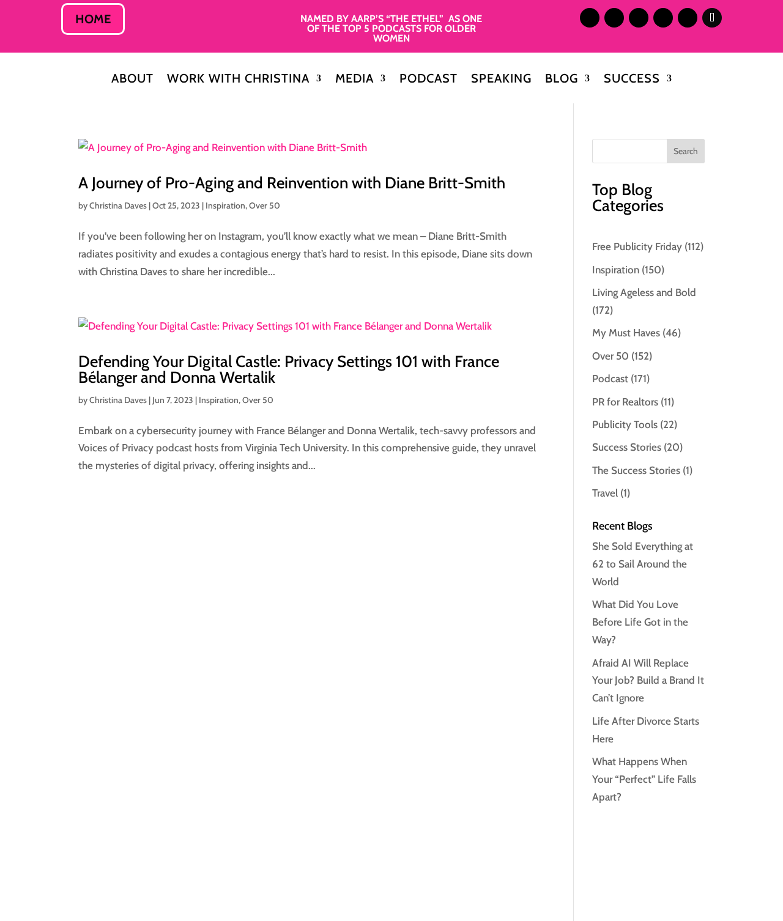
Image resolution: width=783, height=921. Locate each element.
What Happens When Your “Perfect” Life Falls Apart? (644, 779)
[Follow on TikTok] (712, 18)
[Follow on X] (638, 18)
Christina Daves (118, 205)
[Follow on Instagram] (589, 18)
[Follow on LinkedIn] (614, 18)
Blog (561, 80)
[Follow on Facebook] (663, 18)
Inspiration (225, 205)
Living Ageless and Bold (644, 292)
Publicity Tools (625, 424)
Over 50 (264, 205)
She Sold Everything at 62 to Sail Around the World (642, 564)
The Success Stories (636, 470)
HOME (93, 19)
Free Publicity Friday (637, 246)
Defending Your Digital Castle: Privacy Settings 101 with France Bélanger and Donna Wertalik (288, 369)
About (132, 80)
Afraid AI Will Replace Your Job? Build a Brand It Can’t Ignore (648, 681)
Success (632, 80)
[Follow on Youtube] (687, 18)
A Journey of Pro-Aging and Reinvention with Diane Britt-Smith (291, 183)
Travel (605, 493)
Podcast (428, 80)
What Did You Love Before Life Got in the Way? (640, 622)
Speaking (501, 80)
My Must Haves (626, 333)
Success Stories (626, 447)
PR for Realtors (625, 402)
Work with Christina (238, 80)
